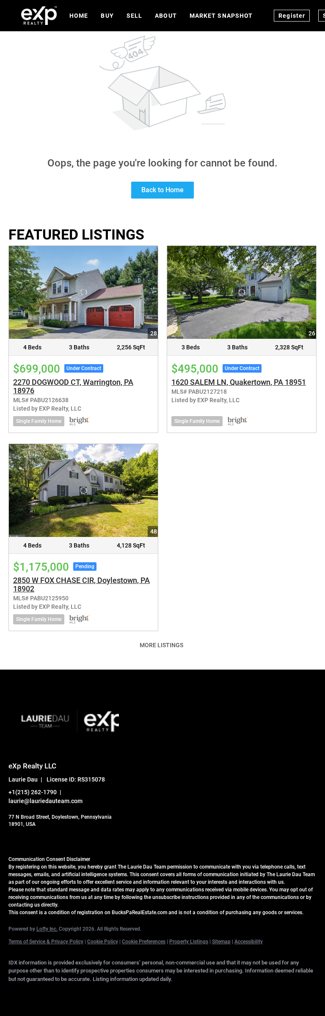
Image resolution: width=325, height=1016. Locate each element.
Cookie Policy (102, 942)
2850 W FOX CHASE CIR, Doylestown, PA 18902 (81, 584)
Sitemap (221, 942)
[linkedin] (43, 993)
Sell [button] (134, 15)
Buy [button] (107, 15)
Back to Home (162, 190)
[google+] (166, 993)
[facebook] (18, 993)
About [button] (166, 15)
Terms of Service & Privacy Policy (45, 942)
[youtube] (141, 993)
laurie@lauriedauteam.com (45, 801)
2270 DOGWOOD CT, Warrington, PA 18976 (73, 386)
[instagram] (117, 993)
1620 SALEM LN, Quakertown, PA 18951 (238, 382)
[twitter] (68, 993)
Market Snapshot (221, 15)
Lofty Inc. (47, 929)
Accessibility (248, 942)
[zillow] (92, 993)
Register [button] (291, 15)
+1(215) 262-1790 (32, 792)
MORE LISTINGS (161, 645)
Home (78, 15)
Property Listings (188, 942)
